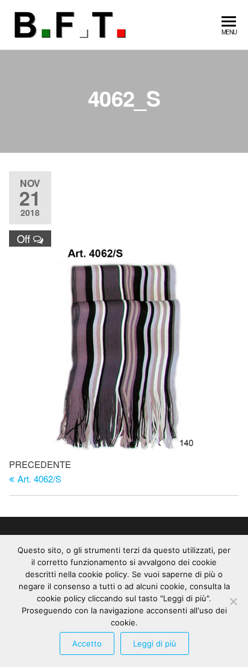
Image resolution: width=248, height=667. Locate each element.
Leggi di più (154, 643)
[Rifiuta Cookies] (233, 601)
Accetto (87, 643)
